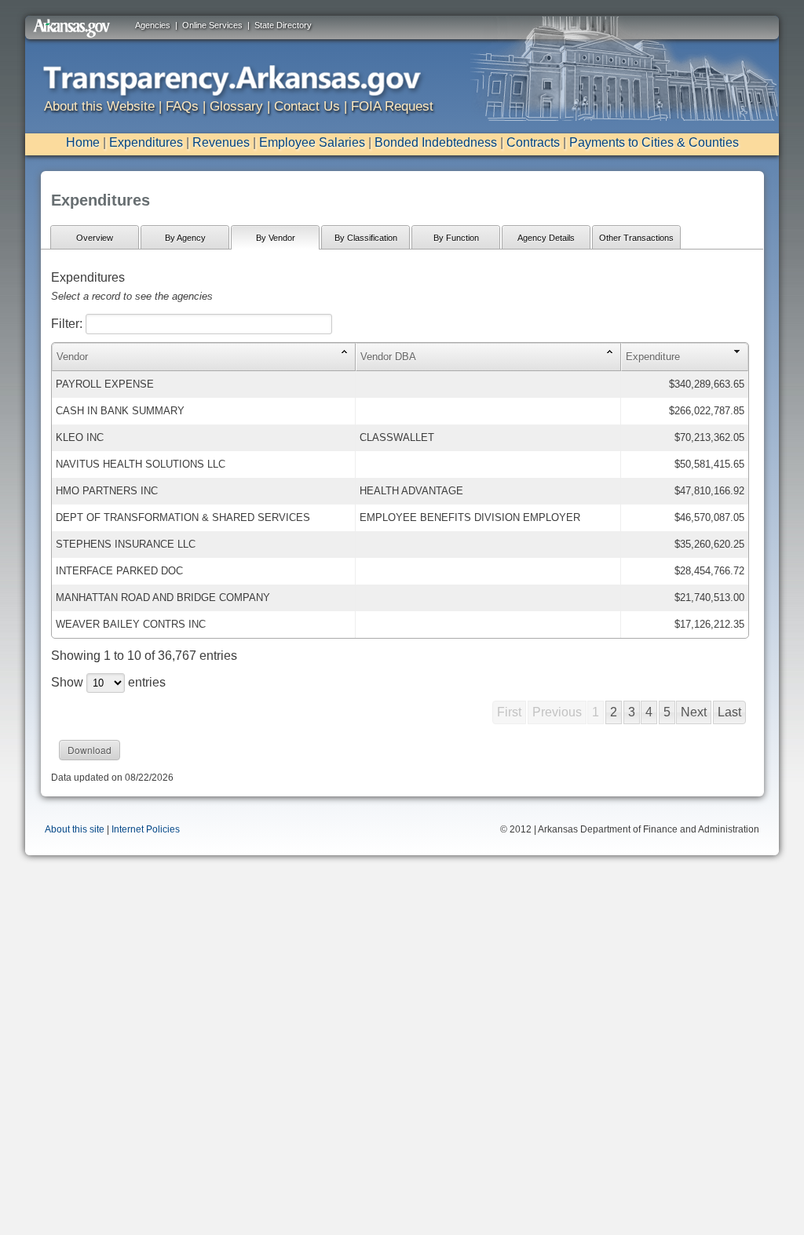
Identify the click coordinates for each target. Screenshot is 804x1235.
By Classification (365, 237)
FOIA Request (392, 106)
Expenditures (146, 142)
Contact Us (307, 106)
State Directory (283, 25)
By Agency (185, 237)
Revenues (221, 142)
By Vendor (275, 237)
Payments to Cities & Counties (654, 142)
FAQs (182, 106)
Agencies (152, 25)
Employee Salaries (312, 142)
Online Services (212, 25)
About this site (74, 829)
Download (89, 749)
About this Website (99, 106)
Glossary (236, 106)
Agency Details (546, 237)
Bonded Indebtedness (436, 142)
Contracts (533, 142)
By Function (456, 237)
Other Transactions (636, 237)
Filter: (68, 323)
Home (83, 142)
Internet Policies (145, 829)
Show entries (108, 682)
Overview (94, 237)
